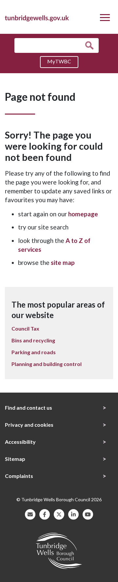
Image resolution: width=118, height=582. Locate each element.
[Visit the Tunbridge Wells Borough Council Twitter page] (59, 513)
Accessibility (20, 442)
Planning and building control (46, 364)
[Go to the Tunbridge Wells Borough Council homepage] (37, 17)
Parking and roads (33, 352)
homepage (83, 214)
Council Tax (25, 328)
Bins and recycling (33, 340)
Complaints (19, 476)
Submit (91, 45)
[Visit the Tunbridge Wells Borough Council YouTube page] (87, 513)
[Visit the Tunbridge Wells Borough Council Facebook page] (44, 513)
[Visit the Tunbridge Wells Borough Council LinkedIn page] (73, 513)
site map (63, 262)
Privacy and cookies (29, 424)
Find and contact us (28, 407)
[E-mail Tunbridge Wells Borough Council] (30, 513)
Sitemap (15, 459)
